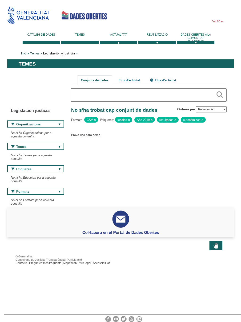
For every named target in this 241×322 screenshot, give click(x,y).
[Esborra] (95, 120)
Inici (24, 53)
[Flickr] (116, 318)
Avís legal (85, 263)
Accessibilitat (101, 263)
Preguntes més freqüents (45, 263)
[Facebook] (108, 318)
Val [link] (214, 21)
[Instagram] (139, 318)
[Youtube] (132, 318)
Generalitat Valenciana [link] (28, 15)
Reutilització (157, 34)
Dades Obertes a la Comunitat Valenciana (196, 38)
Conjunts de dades (94, 80)
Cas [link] (221, 21)
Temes (80, 34)
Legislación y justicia (59, 53)
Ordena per (186, 109)
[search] (220, 93)
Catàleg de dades (41, 34)
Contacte (21, 263)
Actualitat (118, 34)
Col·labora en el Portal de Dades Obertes (120, 232)
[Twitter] (124, 318)
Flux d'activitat (129, 80)
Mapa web (70, 263)
